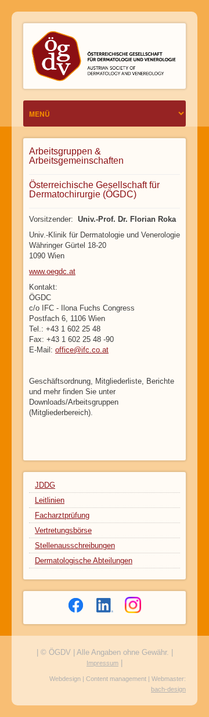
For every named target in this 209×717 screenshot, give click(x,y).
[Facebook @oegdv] (76, 604)
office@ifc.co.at (82, 349)
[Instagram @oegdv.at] (133, 604)
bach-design (168, 689)
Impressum (102, 663)
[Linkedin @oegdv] (104, 604)
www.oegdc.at (52, 271)
